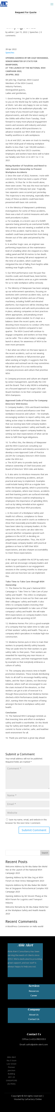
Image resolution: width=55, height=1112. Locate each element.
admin (11, 32)
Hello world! (38, 926)
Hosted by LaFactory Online (28, 1099)
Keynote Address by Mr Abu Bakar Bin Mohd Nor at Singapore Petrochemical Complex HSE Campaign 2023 (27, 888)
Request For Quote (25, 12)
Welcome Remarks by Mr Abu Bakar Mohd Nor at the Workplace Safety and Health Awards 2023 (27, 910)
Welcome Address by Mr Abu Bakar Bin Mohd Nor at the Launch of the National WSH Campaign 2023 (26, 870)
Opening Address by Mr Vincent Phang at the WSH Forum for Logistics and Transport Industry (26, 899)
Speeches (34, 32)
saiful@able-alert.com (37, 1044)
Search (45, 852)
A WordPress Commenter (17, 926)
